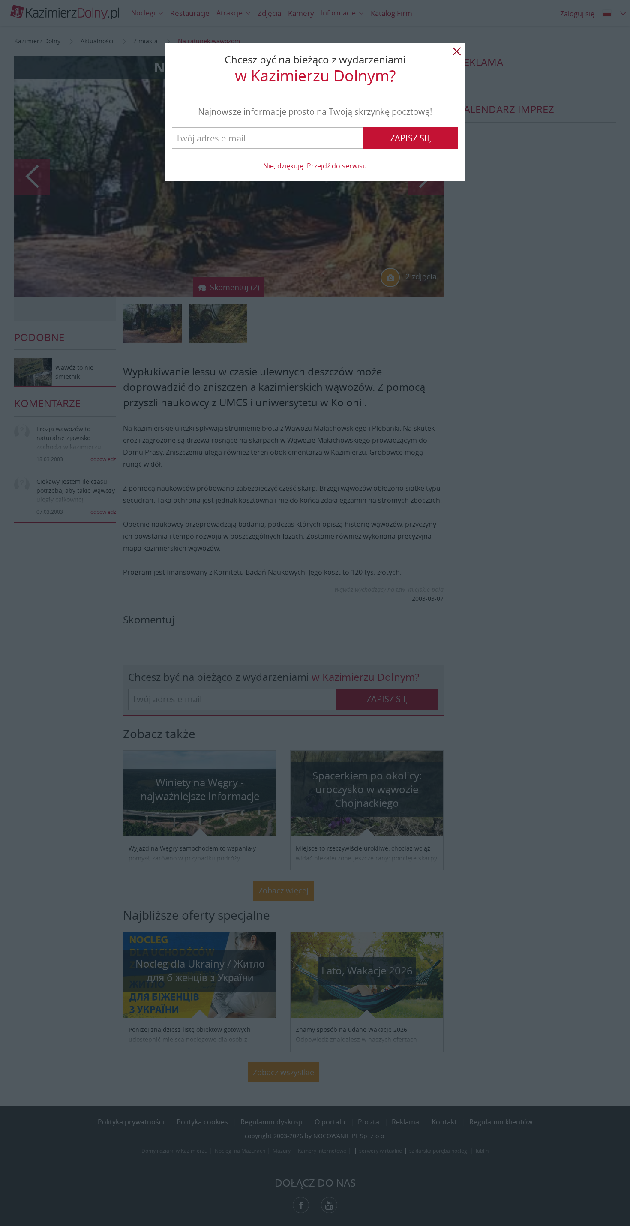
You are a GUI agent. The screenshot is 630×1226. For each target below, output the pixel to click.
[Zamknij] (456, 51)
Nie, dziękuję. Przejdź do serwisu (315, 166)
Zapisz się (411, 138)
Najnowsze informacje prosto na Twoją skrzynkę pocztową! (315, 111)
